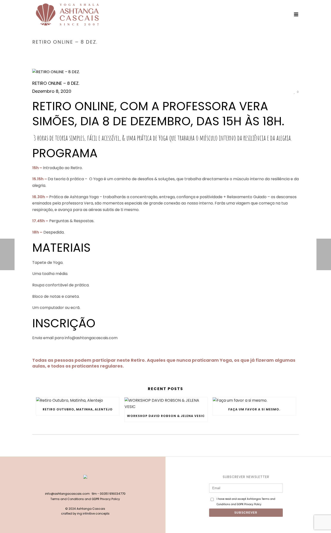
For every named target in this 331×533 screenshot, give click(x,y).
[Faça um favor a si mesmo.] (254, 400)
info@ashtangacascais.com (67, 493)
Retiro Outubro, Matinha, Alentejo (78, 409)
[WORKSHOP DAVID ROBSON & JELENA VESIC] (166, 403)
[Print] (279, 91)
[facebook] (80, 485)
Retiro (251, 52)
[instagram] (90, 485)
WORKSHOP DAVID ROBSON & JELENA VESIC (166, 416)
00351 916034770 (113, 493)
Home (239, 52)
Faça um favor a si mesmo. (254, 409)
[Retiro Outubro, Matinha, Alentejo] (77, 400)
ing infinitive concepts (93, 513)
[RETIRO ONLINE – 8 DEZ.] (165, 72)
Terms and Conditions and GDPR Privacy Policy (85, 499)
